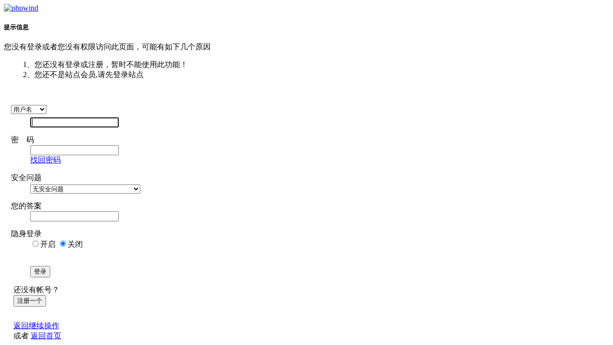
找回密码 (45, 160)
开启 (48, 244)
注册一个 (29, 300)
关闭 (75, 244)
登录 (40, 271)
